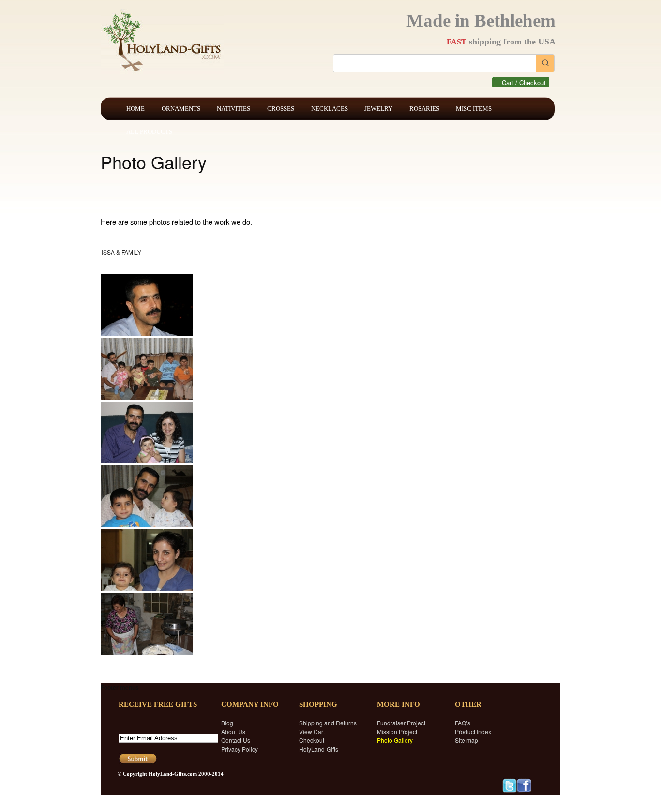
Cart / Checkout (524, 82)
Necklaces (329, 108)
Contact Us (235, 740)
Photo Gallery (395, 740)
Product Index (473, 731)
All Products (149, 131)
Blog (227, 723)
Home (135, 108)
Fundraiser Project (401, 723)
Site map (466, 740)
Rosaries (424, 108)
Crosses (280, 108)
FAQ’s (462, 723)
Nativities (233, 108)
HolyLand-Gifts (318, 749)
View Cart (312, 731)
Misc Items (474, 108)
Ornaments (181, 108)
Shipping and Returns (328, 723)
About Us (233, 731)
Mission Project (397, 731)
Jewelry (378, 108)
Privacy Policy (239, 749)
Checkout (311, 740)
